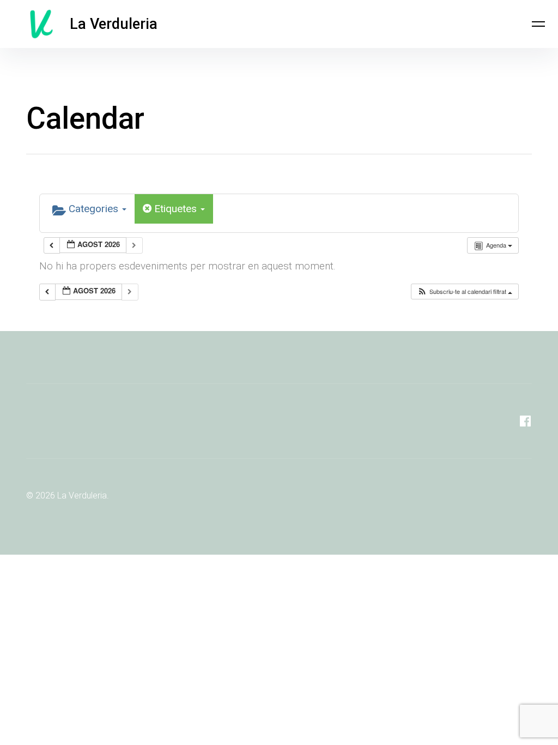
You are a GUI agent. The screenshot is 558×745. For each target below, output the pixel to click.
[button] (464, 291)
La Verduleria (113, 24)
